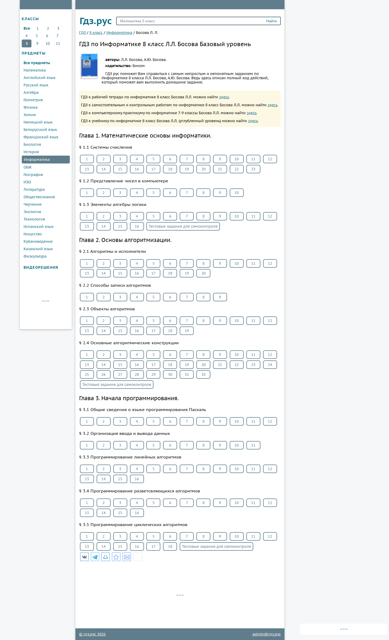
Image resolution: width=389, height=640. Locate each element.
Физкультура (35, 256)
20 (203, 169)
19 (187, 169)
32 (203, 374)
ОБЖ (27, 167)
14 (103, 169)
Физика (31, 107)
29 (153, 374)
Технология (34, 219)
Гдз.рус (96, 20)
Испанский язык (39, 226)
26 (103, 374)
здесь (224, 97)
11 (58, 43)
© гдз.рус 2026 (92, 634)
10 (48, 43)
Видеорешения (41, 267)
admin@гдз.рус (266, 634)
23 (253, 169)
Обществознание (39, 197)
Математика (35, 70)
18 (170, 169)
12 (270, 159)
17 (153, 169)
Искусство (33, 234)
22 (236, 169)
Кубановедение (38, 241)
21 (220, 169)
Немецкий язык (38, 122)
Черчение (33, 204)
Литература (34, 189)
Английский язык (40, 77)
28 (137, 374)
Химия (30, 114)
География (33, 174)
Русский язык (36, 85)
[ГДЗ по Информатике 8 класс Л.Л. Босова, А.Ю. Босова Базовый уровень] (116, 557)
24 (270, 364)
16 (137, 169)
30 (170, 374)
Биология (32, 144)
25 (87, 374)
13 (87, 169)
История (31, 151)
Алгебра (31, 92)
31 (187, 374)
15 (120, 169)
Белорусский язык (40, 129)
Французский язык (41, 137)
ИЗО (27, 182)
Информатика (37, 159)
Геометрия (33, 100)
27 (120, 374)
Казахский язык (38, 248)
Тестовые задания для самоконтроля (183, 226)
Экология (32, 211)
